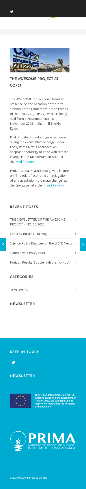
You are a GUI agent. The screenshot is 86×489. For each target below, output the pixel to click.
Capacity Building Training (28, 234)
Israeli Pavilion (53, 185)
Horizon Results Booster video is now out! (40, 262)
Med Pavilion (24, 161)
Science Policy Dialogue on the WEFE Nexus (41, 243)
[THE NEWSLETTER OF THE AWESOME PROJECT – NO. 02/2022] (83, 244)
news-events (19, 289)
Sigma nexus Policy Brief (27, 253)
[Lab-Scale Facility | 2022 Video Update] (3, 244)
